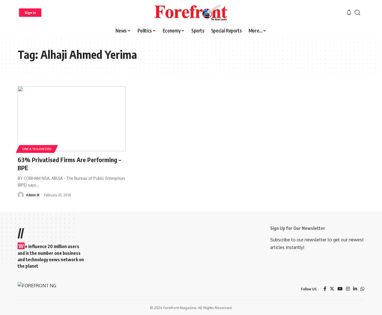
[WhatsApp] (362, 289)
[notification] (349, 13)
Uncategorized (37, 149)
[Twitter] (332, 289)
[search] (357, 12)
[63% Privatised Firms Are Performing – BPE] (72, 118)
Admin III (32, 195)
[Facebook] (325, 289)
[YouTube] (340, 289)
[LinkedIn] (355, 289)
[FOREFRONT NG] (191, 12)
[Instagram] (348, 289)
